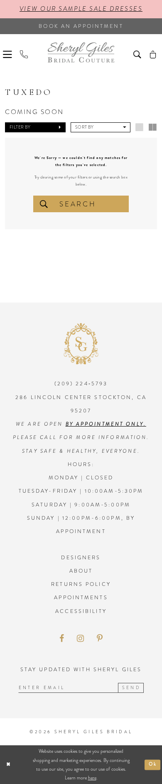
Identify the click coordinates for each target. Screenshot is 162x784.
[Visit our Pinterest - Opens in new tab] (100, 639)
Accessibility (81, 611)
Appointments (81, 597)
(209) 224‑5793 (81, 383)
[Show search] (138, 53)
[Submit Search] (43, 204)
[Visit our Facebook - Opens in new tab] (61, 639)
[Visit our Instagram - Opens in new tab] (80, 639)
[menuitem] (8, 53)
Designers (81, 557)
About (81, 571)
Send (131, 688)
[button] (8, 53)
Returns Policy (81, 584)
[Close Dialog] (8, 765)
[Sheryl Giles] (81, 52)
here (92, 778)
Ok (153, 764)
